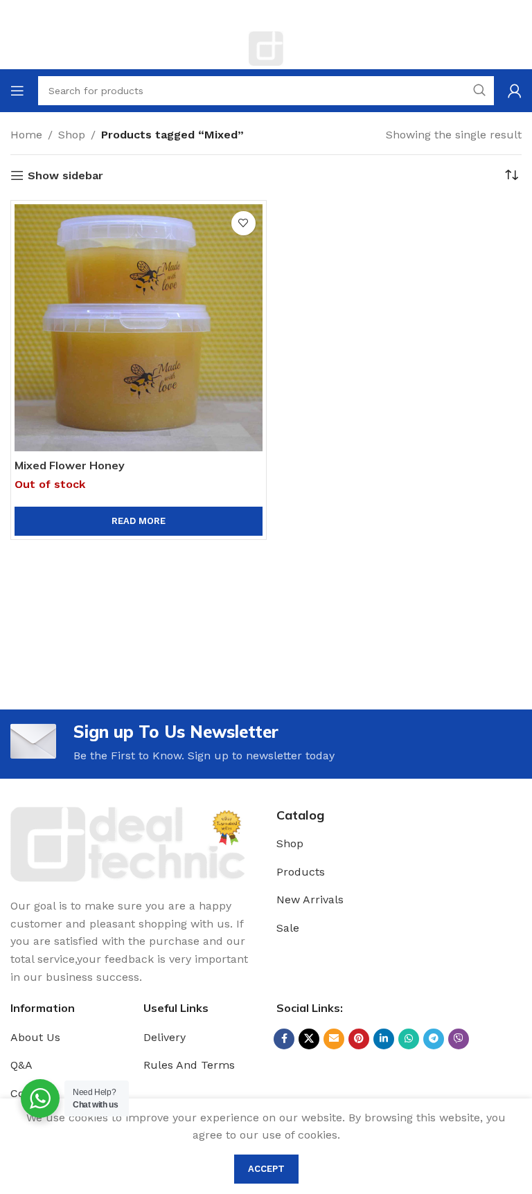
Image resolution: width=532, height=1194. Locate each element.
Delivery (164, 1037)
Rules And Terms (189, 1064)
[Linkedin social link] (383, 1039)
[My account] (515, 91)
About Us (35, 1037)
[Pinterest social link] (358, 1039)
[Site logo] (266, 47)
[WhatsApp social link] (408, 1039)
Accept (266, 1169)
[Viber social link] (458, 1039)
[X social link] (309, 1039)
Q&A (21, 1064)
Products (300, 871)
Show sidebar (65, 175)
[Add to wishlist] (243, 223)
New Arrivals (310, 899)
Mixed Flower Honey (70, 465)
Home (26, 134)
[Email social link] (333, 1039)
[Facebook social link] (284, 1039)
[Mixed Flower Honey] (139, 328)
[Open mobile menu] (17, 91)
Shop (71, 134)
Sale (287, 927)
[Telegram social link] (433, 1039)
